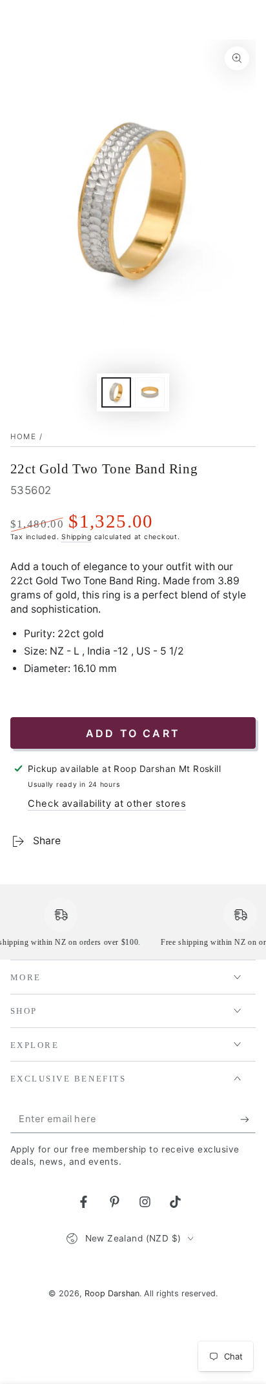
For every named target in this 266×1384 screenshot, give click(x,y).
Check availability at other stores (107, 803)
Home (23, 436)
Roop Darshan (112, 1293)
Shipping (76, 537)
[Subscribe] (248, 1119)
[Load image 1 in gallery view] (116, 392)
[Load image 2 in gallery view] (150, 392)
